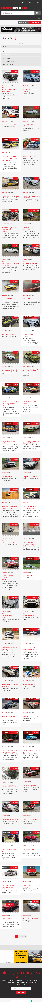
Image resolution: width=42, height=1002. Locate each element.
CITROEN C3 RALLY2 (28, 615)
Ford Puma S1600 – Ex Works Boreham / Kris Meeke (9, 578)
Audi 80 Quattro (7, 477)
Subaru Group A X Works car (10, 196)
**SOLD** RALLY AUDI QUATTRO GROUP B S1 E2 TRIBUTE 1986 (9, 158)
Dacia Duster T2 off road (9, 334)
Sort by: (21, 43)
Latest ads (24, 22)
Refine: (3, 52)
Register (38, 2)
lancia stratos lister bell (9, 370)
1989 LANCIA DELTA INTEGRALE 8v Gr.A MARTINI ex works (8, 887)
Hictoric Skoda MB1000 (30, 919)
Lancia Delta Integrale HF (31, 263)
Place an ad (35, 22)
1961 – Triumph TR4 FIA (9, 542)
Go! (37, 13)
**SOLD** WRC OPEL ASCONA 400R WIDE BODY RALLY (31, 649)
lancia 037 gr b (27, 576)
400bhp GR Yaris (28, 334)
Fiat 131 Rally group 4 (29, 786)
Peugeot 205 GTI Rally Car (31, 477)
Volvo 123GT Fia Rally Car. (31, 820)
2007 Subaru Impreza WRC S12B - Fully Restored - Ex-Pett (10, 403)
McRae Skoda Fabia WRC (9, 125)
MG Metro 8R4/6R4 (29, 685)
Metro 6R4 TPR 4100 (29, 157)
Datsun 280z (27, 299)
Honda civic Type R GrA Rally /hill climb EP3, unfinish (9, 229)
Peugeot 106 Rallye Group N (10, 820)
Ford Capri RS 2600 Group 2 (31, 716)
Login (30, 2)
